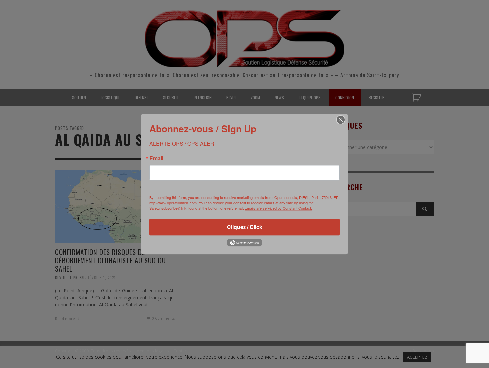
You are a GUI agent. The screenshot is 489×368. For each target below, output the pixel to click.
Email (156, 158)
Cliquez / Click (244, 227)
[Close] (341, 120)
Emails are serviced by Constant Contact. (278, 208)
